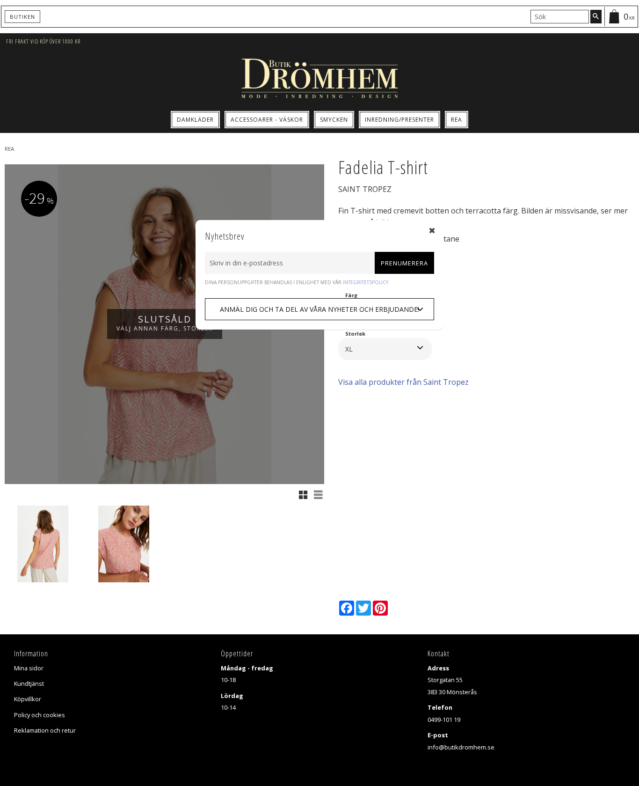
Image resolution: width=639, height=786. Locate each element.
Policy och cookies (39, 715)
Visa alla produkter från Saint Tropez (403, 382)
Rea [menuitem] (456, 120)
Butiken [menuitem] (22, 16)
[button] (303, 495)
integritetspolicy (365, 282)
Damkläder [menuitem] (195, 120)
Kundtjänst (29, 683)
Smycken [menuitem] (334, 120)
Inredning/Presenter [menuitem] (399, 120)
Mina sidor (29, 668)
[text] (456, 262)
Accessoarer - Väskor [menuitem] (267, 120)
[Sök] (596, 16)
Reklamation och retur (45, 730)
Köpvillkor (27, 699)
